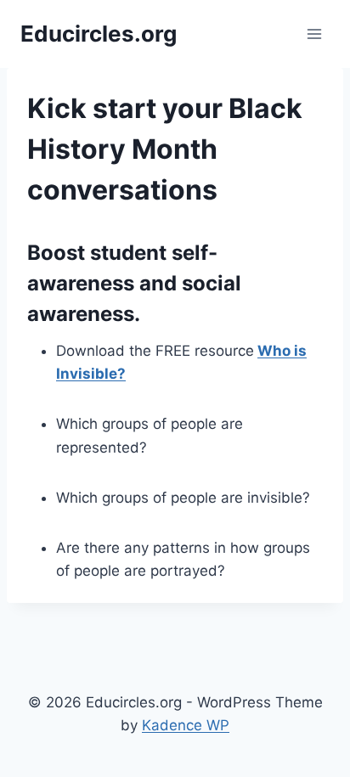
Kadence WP (185, 725)
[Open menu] (314, 33)
